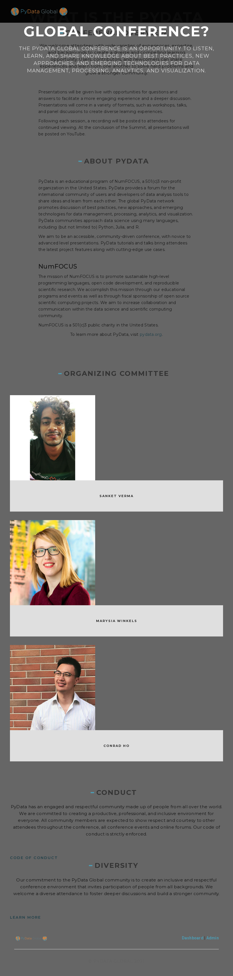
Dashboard (192, 938)
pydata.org (151, 334)
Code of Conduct (34, 857)
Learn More (25, 917)
